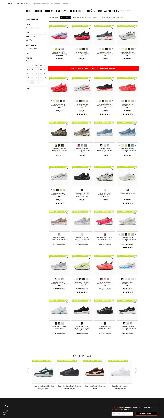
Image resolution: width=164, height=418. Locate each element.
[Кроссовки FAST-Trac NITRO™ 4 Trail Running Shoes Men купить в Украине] (59, 132)
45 (28, 82)
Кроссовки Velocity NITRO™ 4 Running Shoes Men (59, 239)
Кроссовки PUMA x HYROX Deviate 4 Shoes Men (104, 238)
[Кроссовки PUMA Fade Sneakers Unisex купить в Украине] (59, 310)
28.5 (36, 65)
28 (32, 65)
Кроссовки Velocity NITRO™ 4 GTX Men (105, 327)
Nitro (27, 3)
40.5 (41, 73)
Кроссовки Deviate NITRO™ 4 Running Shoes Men (82, 105)
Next (90, 49)
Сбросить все (30, 61)
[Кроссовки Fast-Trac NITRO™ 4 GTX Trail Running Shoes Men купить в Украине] (82, 176)
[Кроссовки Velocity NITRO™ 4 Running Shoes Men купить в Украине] (59, 221)
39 (32, 73)
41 (44, 73)
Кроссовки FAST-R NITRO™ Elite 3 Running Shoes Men (59, 53)
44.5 (45, 78)
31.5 (41, 65)
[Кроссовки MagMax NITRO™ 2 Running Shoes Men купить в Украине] (82, 35)
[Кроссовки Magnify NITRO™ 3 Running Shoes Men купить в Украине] (104, 132)
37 (36, 69)
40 (36, 73)
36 (32, 69)
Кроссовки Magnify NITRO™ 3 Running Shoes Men (105, 150)
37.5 (41, 69)
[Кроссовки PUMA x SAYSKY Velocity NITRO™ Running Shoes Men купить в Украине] (82, 310)
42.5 (32, 78)
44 (40, 78)
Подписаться (146, 413)
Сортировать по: (54, 17)
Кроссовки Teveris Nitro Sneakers (127, 193)
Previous (74, 49)
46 (32, 82)
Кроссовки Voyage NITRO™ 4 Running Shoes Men (82, 150)
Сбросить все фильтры (33, 28)
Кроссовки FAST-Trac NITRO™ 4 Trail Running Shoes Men (59, 150)
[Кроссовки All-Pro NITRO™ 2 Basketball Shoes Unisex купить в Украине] (104, 176)
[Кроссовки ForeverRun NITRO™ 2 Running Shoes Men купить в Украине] (82, 265)
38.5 (28, 73)
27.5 (28, 65)
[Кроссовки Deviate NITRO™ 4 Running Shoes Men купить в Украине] (82, 87)
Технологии (19, 3)
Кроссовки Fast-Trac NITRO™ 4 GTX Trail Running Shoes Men (82, 194)
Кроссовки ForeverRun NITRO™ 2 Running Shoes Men (82, 283)
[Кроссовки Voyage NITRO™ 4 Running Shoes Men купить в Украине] (82, 132)
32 (44, 65)
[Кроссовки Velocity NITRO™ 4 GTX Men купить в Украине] (104, 310)
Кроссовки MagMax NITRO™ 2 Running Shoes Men (82, 53)
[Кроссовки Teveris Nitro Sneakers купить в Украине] (127, 176)
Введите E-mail (116, 413)
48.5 (41, 82)
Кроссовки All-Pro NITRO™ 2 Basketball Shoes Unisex (105, 194)
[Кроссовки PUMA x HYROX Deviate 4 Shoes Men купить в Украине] (104, 221)
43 (36, 78)
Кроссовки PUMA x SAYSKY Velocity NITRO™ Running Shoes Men (82, 328)
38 (44, 69)
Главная (10, 3)
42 (28, 78)
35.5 (28, 69)
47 (36, 82)
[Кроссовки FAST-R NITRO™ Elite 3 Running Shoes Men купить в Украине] (59, 35)
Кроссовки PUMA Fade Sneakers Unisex (59, 327)
